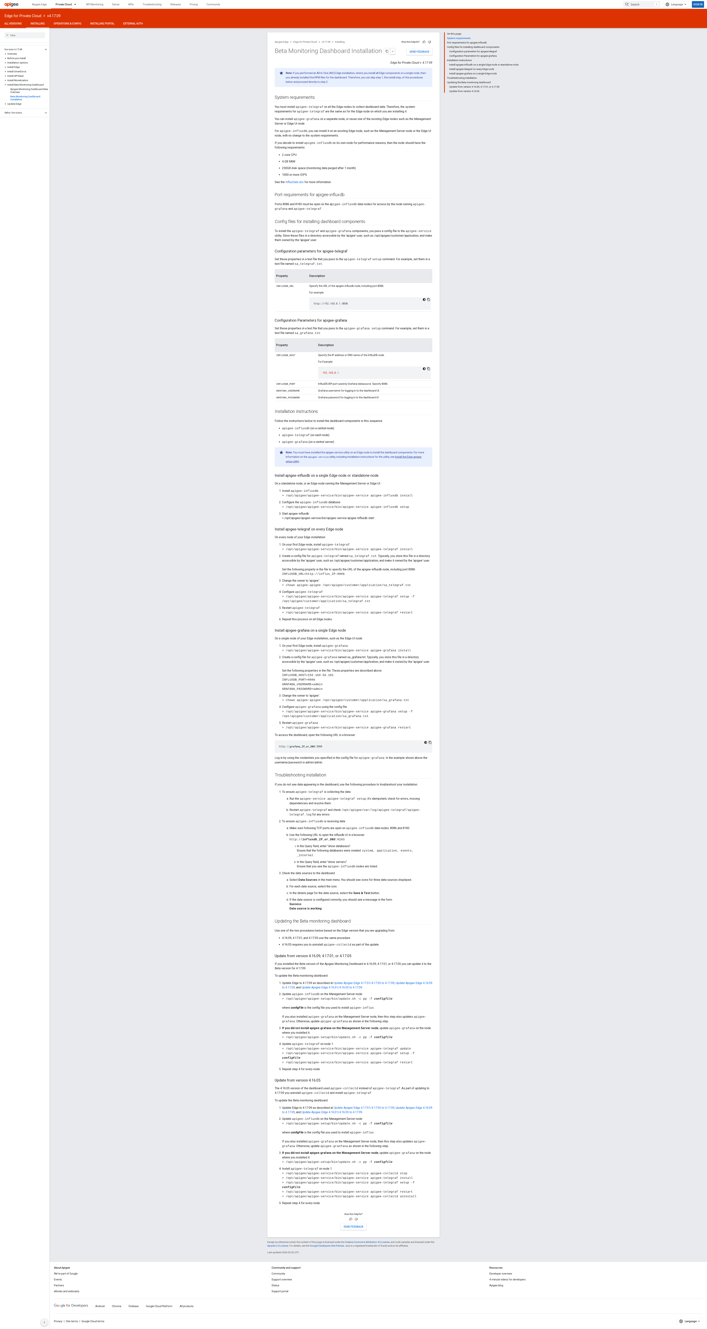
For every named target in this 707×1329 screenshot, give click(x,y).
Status (275, 1285)
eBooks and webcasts (66, 1291)
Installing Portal (102, 23)
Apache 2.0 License (277, 1245)
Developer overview (500, 1273)
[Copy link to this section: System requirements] (318, 97)
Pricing (194, 4)
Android (100, 1306)
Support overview (282, 1279)
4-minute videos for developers (507, 1279)
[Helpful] (424, 42)
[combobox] (641, 4)
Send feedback (419, 51)
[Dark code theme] (424, 299)
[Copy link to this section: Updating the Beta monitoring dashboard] (354, 921)
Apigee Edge (39, 4)
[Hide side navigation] (44, 1322)
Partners (59, 1285)
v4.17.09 (54, 16)
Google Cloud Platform (159, 1306)
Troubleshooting (152, 4)
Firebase (134, 1306)
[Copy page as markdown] (387, 51)
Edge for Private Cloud (22, 16)
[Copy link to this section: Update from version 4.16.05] (324, 1080)
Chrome (116, 1306)
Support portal (280, 1291)
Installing (38, 23)
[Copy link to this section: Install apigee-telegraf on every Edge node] (347, 529)
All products (187, 1306)
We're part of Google (66, 1273)
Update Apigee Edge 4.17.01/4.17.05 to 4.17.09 (364, 983)
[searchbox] (24, 35)
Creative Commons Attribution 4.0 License (367, 1242)
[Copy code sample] (428, 299)
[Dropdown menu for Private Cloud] (77, 4)
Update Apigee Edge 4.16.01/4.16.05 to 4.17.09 (331, 987)
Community (213, 4)
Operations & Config (67, 23)
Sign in (698, 4)
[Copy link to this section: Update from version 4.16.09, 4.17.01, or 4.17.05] (355, 956)
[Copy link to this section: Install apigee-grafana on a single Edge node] (349, 631)
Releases (175, 4)
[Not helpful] (429, 42)
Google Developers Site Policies (327, 1245)
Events (58, 1279)
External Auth (133, 23)
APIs (131, 4)
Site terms (72, 1321)
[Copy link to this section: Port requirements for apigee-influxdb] (348, 195)
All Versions (13, 23)
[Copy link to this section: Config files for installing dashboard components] (368, 222)
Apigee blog (496, 1285)
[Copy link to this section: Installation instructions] (321, 412)
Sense (115, 4)
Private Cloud (64, 4)
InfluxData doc (294, 182)
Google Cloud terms (93, 1321)
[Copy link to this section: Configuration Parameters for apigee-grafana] (350, 320)
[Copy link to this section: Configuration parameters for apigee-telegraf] (351, 251)
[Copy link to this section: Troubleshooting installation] (329, 775)
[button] (22, 49)
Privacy (58, 1321)
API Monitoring (94, 4)
